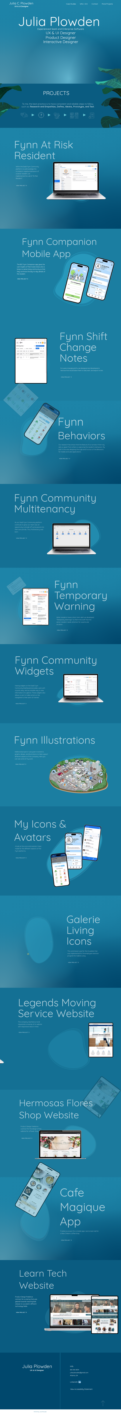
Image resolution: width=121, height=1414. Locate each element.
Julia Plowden (37, 1366)
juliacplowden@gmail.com (79, 1373)
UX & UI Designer (37, 1370)
